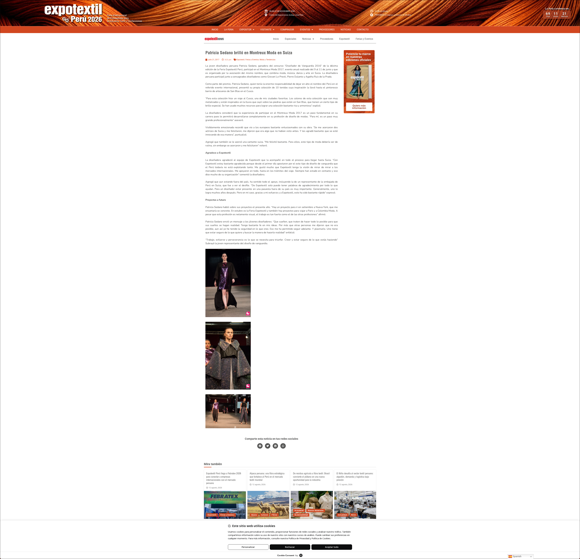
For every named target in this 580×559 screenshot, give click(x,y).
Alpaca (254, 515)
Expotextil (344, 38)
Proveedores (327, 29)
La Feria (229, 29)
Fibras (274, 515)
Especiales (290, 38)
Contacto (363, 29)
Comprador (287, 29)
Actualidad (299, 510)
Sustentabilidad (301, 515)
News (353, 515)
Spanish (516, 556)
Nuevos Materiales (316, 510)
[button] (260, 446)
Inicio (215, 29)
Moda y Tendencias (267, 60)
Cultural (264, 515)
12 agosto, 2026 (215, 488)
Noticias (346, 29)
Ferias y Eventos (364, 38)
